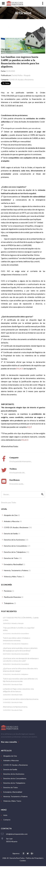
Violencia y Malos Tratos (12, 801)
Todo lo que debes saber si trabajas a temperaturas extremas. (16, 639)
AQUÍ (29, 427)
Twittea (13, 468)
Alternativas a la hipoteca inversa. (15, 707)
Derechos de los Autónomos (13, 774)
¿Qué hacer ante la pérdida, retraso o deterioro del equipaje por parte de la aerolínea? (20, 649)
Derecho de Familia (10, 769)
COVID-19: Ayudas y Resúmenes (15, 765)
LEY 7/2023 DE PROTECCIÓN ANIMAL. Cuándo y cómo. (21, 619)
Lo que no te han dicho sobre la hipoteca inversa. (21, 699)
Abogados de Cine (10, 756)
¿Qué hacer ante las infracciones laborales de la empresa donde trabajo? (20, 669)
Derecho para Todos (8, 502)
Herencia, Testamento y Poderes (15, 796)
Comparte (14, 457)
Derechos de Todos (17, 684)
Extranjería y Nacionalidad (12, 792)
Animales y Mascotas (18, 623)
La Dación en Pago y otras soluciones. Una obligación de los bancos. (18, 690)
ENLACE (19, 368)
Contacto (6, 820)
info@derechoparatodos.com (16, 834)
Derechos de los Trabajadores (20, 644)
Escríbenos (14, 480)
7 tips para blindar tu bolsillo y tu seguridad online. (18, 629)
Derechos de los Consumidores (20, 633)
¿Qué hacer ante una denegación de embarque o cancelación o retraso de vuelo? (21, 659)
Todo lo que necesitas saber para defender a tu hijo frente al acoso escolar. (20, 680)
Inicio (5, 815)
